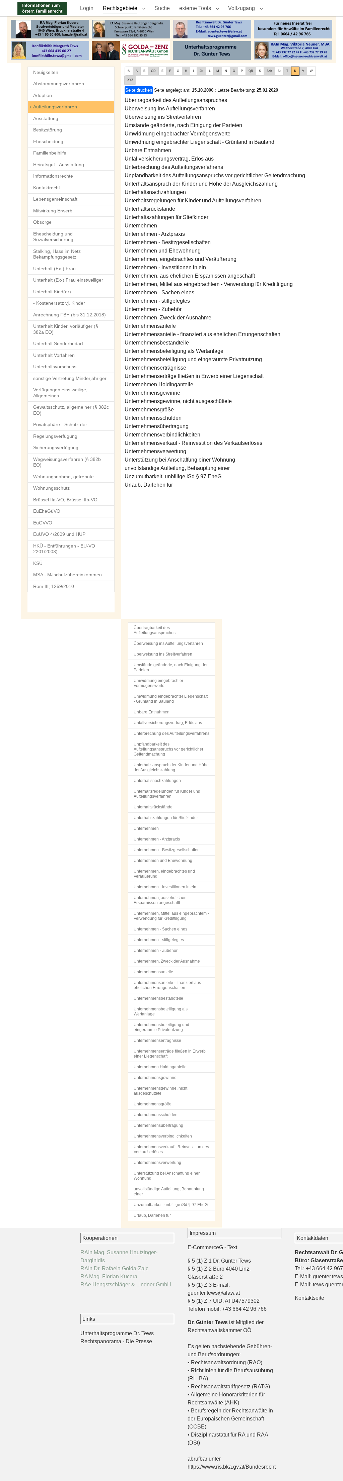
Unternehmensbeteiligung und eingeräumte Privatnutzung (193, 359)
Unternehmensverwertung (155, 451)
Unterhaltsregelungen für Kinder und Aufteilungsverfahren (193, 200)
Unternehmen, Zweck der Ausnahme (168, 317)
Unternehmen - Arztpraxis (155, 234)
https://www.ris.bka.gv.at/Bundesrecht (232, 1467)
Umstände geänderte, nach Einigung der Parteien (183, 125)
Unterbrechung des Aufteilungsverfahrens (174, 167)
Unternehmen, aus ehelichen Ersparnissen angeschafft (190, 276)
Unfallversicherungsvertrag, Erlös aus (169, 159)
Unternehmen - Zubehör (153, 309)
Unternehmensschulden (153, 418)
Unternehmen (141, 225)
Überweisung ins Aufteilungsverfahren (170, 108)
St (279, 71)
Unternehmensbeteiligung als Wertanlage (174, 351)
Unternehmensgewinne (152, 393)
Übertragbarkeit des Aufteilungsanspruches (176, 100)
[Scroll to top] (328, 1466)
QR (251, 71)
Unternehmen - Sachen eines (159, 292)
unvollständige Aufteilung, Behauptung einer (177, 468)
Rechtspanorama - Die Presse (116, 1341)
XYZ (130, 80)
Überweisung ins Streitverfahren (163, 117)
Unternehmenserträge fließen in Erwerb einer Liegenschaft (194, 376)
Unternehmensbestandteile (157, 342)
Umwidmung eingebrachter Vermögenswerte (177, 133)
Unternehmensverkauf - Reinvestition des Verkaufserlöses (193, 443)
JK (201, 71)
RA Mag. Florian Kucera (108, 1276)
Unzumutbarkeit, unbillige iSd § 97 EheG (173, 476)
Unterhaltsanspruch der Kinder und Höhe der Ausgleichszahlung (201, 184)
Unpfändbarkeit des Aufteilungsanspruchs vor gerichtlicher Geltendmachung (215, 175)
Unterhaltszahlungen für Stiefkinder (166, 217)
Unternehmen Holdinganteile (159, 384)
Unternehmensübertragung (157, 426)
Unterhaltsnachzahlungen (155, 192)
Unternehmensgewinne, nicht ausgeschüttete (178, 401)
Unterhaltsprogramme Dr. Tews (117, 1333)
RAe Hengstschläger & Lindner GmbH (125, 1284)
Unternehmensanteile (150, 326)
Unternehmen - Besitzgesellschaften (168, 242)
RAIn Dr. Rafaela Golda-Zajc (114, 1268)
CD (153, 71)
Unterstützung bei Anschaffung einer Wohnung (180, 460)
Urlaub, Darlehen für (149, 485)
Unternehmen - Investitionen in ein (165, 267)
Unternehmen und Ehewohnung (163, 251)
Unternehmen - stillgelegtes (157, 301)
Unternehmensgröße (149, 409)
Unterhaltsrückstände (150, 209)
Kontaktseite (309, 1298)
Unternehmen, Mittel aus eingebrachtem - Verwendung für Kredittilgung (209, 284)
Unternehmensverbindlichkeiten (162, 434)
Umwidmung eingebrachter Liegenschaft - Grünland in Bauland (199, 142)
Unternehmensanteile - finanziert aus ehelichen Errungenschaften (202, 334)
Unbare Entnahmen (148, 150)
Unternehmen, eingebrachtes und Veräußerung (180, 259)
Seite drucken (138, 90)
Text (232, 1247)
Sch (269, 71)
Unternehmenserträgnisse (155, 368)
